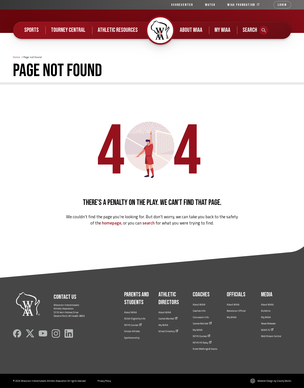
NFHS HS (201, 342)
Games (166, 318)
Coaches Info (199, 311)
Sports (31, 30)
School (166, 331)
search (148, 223)
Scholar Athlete (132, 331)
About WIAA (191, 30)
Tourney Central (68, 30)
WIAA (241, 5)
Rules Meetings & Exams (205, 349)
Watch (210, 5)
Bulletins (265, 311)
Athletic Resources (118, 30)
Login (282, 5)
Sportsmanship (132, 338)
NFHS (131, 325)
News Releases (268, 323)
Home (16, 57)
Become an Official (236, 311)
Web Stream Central (271, 336)
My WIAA (222, 30)
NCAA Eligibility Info (134, 318)
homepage (111, 223)
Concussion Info (201, 317)
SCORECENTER (182, 5)
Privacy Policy (104, 381)
